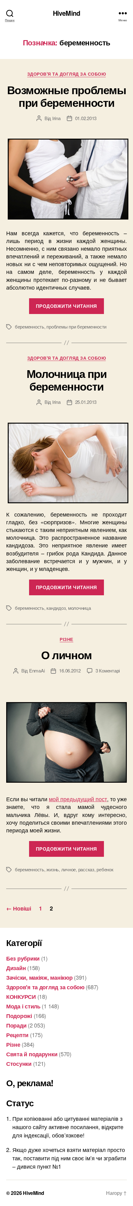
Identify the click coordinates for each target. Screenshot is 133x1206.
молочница (79, 608)
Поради (16, 1025)
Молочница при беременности (67, 379)
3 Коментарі (108, 670)
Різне (66, 639)
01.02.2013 (86, 118)
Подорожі (19, 1016)
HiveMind (66, 13)
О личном (66, 655)
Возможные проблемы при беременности (66, 96)
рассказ (86, 869)
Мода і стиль (23, 1006)
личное (68, 869)
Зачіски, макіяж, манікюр (39, 978)
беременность (29, 326)
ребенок (105, 869)
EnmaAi (37, 670)
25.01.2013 (86, 402)
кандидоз (56, 608)
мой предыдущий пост (78, 799)
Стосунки (19, 1064)
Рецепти (17, 1035)
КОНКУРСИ (21, 997)
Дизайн (16, 968)
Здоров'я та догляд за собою (66, 74)
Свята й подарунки (31, 1054)
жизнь (52, 869)
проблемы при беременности (76, 326)
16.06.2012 (69, 670)
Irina (56, 118)
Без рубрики (23, 958)
